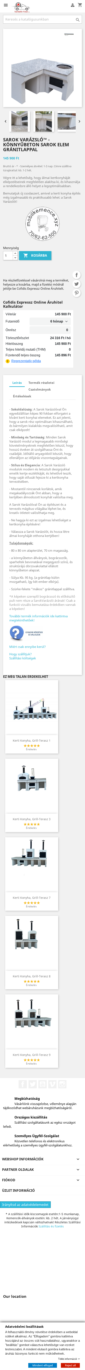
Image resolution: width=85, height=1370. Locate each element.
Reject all (70, 1365)
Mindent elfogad (42, 1365)
